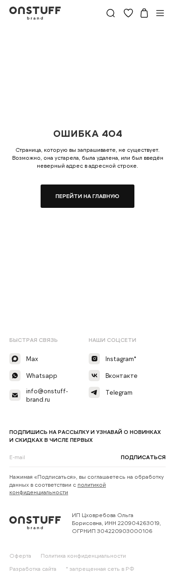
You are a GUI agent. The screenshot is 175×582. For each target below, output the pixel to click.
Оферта (20, 555)
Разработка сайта (32, 568)
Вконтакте (121, 375)
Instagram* (120, 358)
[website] (110, 13)
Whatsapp (41, 375)
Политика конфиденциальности (83, 555)
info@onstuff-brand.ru (47, 395)
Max (32, 358)
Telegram (119, 392)
